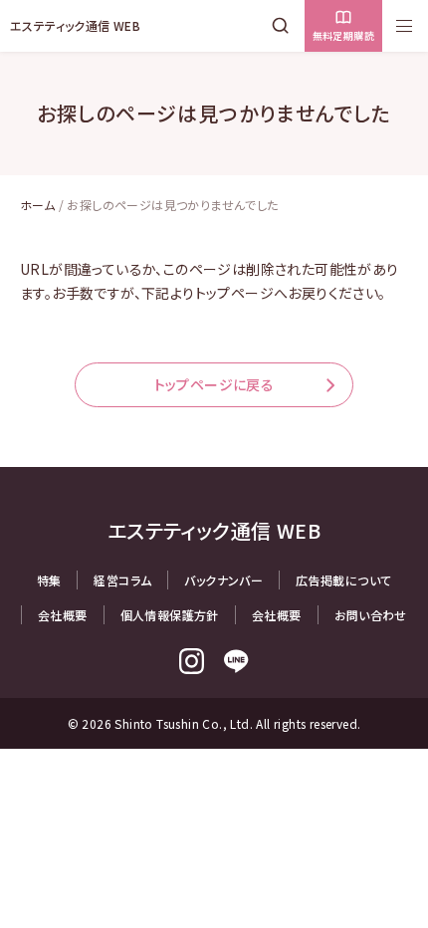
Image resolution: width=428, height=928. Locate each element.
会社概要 (63, 614)
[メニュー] (404, 26)
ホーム (37, 204)
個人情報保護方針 (169, 614)
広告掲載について (343, 580)
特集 (49, 580)
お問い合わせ (370, 614)
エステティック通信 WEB (75, 25)
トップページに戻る (214, 384)
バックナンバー (223, 580)
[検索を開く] (285, 26)
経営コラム (122, 580)
